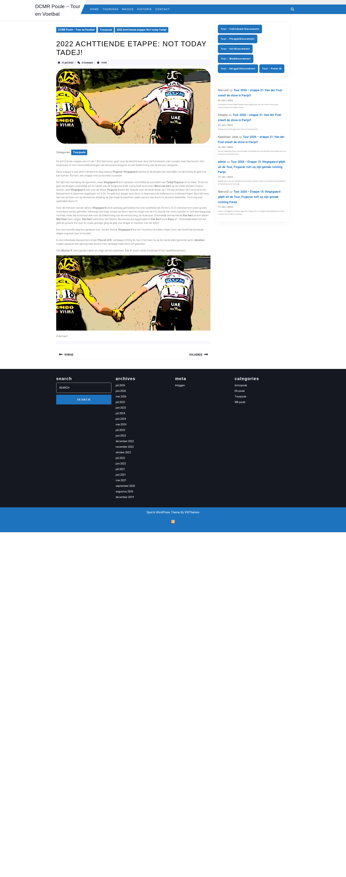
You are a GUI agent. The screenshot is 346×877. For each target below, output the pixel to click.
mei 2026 (121, 396)
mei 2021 (121, 480)
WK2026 (128, 9)
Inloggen (180, 385)
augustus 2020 (124, 491)
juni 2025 (121, 407)
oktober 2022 (123, 452)
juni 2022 (121, 463)
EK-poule (240, 390)
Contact (162, 9)
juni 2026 (121, 390)
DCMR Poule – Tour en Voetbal (76, 29)
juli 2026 (120, 385)
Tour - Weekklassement (236, 58)
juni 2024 (121, 418)
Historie (144, 9)
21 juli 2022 (67, 62)
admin (222, 161)
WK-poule (240, 402)
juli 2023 (120, 430)
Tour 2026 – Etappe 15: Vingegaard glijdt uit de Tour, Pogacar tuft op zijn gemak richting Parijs (251, 167)
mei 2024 (121, 424)
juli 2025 (120, 402)
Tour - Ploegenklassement (238, 39)
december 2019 (125, 497)
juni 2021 (121, 474)
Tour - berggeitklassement (238, 68)
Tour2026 (110, 9)
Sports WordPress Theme (163, 512)
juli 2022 (120, 458)
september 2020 (125, 485)
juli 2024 (120, 413)
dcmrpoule (241, 385)
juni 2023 (121, 435)
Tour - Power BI (272, 68)
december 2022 (125, 441)
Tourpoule (106, 29)
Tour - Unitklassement (235, 49)
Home (94, 9)
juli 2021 (120, 469)
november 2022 (125, 446)
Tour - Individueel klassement (240, 29)
